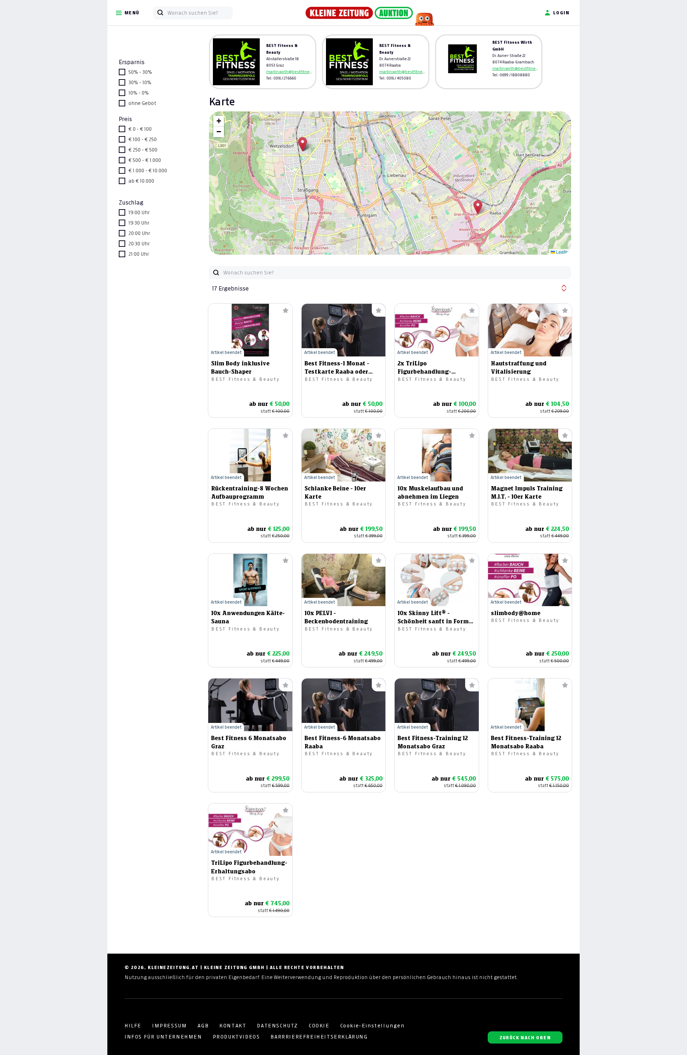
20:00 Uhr (139, 233)
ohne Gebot (142, 103)
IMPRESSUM (169, 1025)
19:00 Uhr (139, 212)
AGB (203, 1025)
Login (561, 12)
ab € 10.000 (141, 180)
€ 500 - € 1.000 (144, 160)
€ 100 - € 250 (142, 139)
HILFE (133, 1025)
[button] (477, 207)
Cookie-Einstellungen (372, 1025)
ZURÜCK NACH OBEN (525, 1037)
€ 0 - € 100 (140, 128)
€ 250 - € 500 (142, 149)
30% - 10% (139, 82)
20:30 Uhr (139, 243)
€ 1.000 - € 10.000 (147, 170)
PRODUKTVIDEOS (236, 1036)
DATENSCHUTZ (277, 1025)
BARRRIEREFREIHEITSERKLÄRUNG (319, 1036)
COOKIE (319, 1025)
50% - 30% (140, 72)
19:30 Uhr (139, 222)
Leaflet (562, 252)
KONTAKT (232, 1025)
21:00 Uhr (138, 253)
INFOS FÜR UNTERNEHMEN (163, 1036)
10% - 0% (138, 92)
